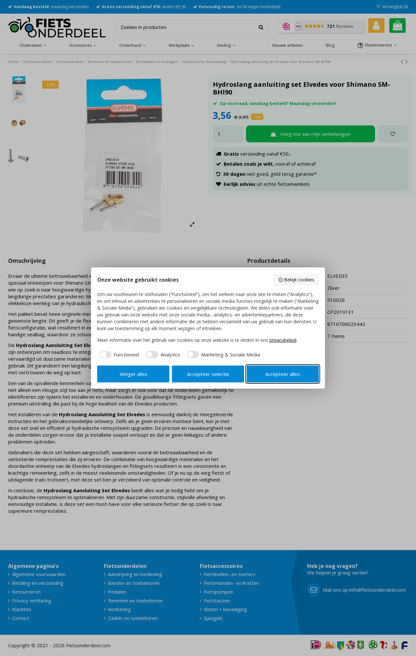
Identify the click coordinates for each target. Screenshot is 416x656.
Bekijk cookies (299, 280)
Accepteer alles (283, 374)
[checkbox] (118, 354)
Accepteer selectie (208, 374)
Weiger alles (133, 374)
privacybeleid (282, 340)
